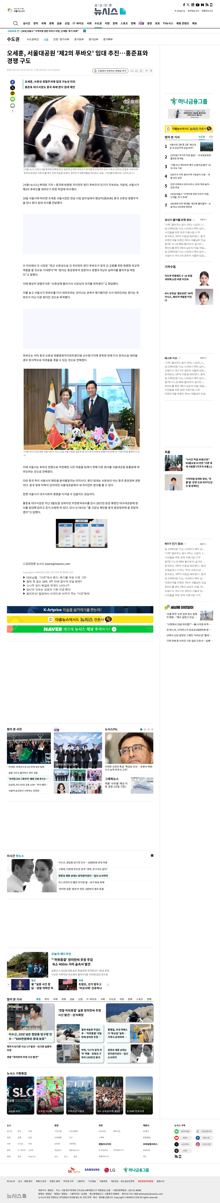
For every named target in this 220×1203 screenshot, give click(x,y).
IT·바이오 (78, 23)
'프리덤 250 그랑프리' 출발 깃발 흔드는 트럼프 (30, 778)
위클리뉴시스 (207, 10)
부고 (65, 1156)
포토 (157, 23)
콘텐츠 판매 (55, 1181)
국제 (43, 23)
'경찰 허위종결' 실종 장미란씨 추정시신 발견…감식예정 (79, 1012)
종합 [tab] (211, 136)
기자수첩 (170, 266)
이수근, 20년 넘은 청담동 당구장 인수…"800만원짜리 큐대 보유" (30, 1036)
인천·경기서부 (61, 39)
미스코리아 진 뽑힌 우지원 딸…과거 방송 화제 (81, 882)
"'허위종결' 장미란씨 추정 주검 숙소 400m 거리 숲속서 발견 (72, 961)
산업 (67, 23)
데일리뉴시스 (74, 1150)
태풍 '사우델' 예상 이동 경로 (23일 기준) (116, 784)
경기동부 (79, 39)
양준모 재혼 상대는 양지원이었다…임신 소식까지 (83, 875)
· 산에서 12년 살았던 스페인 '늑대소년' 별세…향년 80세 (189, 635)
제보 (194, 23)
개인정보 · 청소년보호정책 (122, 1181)
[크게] (151, 70)
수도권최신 (33, 39)
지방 (107, 23)
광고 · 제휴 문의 (25, 1181)
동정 (75, 1156)
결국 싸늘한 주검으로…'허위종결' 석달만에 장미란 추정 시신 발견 (91, 1033)
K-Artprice (180, 10)
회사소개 (11, 1181)
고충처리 (81, 1181)
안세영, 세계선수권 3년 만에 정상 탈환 (26, 766)
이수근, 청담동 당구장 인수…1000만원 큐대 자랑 (82, 862)
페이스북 (206, 1137)
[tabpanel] (129, 752)
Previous (9, 985)
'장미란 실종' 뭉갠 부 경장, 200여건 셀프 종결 (81, 889)
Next (108, 985)
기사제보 (92, 1181)
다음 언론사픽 (206, 1131)
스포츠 (124, 23)
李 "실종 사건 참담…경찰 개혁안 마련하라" (42, 988)
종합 (38, 999)
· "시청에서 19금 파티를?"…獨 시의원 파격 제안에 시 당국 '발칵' (189, 624)
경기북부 (108, 39)
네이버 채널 (185, 1131)
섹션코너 (58, 1150)
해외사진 (116, 1131)
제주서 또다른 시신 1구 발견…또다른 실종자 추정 (29, 1048)
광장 (149, 23)
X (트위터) (185, 1144)
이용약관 (103, 1181)
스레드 (185, 1150)
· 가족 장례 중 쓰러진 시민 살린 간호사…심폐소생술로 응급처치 (189, 640)
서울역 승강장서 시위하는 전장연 (24, 790)
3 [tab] (149, 729)
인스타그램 (206, 1144)
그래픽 (101, 1137)
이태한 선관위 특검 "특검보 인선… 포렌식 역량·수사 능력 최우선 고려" (129, 768)
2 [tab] (145, 729)
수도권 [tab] (202, 136)
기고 (70, 1137)
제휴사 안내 (41, 1181)
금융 (59, 23)
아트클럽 (58, 1137)
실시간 (26, 23)
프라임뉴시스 (193, 10)
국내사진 (102, 1131)
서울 (46, 39)
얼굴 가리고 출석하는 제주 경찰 (23, 772)
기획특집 (72, 1143)
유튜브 (185, 1137)
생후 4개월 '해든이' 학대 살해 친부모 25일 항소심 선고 (39, 31)
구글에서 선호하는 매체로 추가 (112, 70)
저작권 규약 (68, 1181)
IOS (144, 1156)
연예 (133, 23)
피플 (167, 452)
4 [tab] (152, 729)
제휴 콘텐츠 (182, 23)
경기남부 (93, 39)
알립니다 (160, 1181)
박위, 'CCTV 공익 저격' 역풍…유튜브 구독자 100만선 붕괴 (91, 1053)
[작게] (146, 70)
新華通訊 (147, 1137)
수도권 (98, 23)
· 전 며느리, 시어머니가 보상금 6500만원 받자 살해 (189, 629)
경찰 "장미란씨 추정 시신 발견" (23, 1057)
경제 (51, 23)
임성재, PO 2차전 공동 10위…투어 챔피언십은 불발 (30, 784)
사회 (89, 23)
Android (146, 1150)
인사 (56, 1156)
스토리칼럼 (73, 1131)
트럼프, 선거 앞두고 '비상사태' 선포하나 (90, 986)
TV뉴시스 (168, 23)
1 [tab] (141, 729)
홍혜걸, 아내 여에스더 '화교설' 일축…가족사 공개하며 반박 (118, 1033)
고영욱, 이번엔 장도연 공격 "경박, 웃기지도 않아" (83, 869)
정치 (35, 23)
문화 (115, 23)
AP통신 (146, 1131)
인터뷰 (57, 1143)
